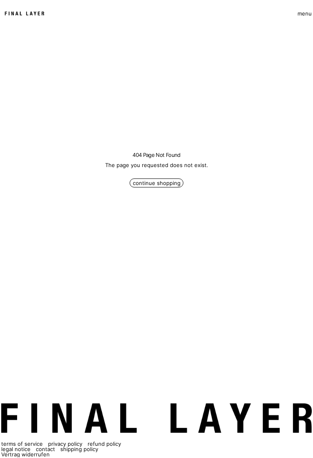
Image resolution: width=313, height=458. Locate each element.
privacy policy (65, 443)
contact (45, 449)
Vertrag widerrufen (25, 454)
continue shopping (157, 183)
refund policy (104, 443)
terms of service (22, 443)
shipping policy (79, 449)
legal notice (16, 449)
